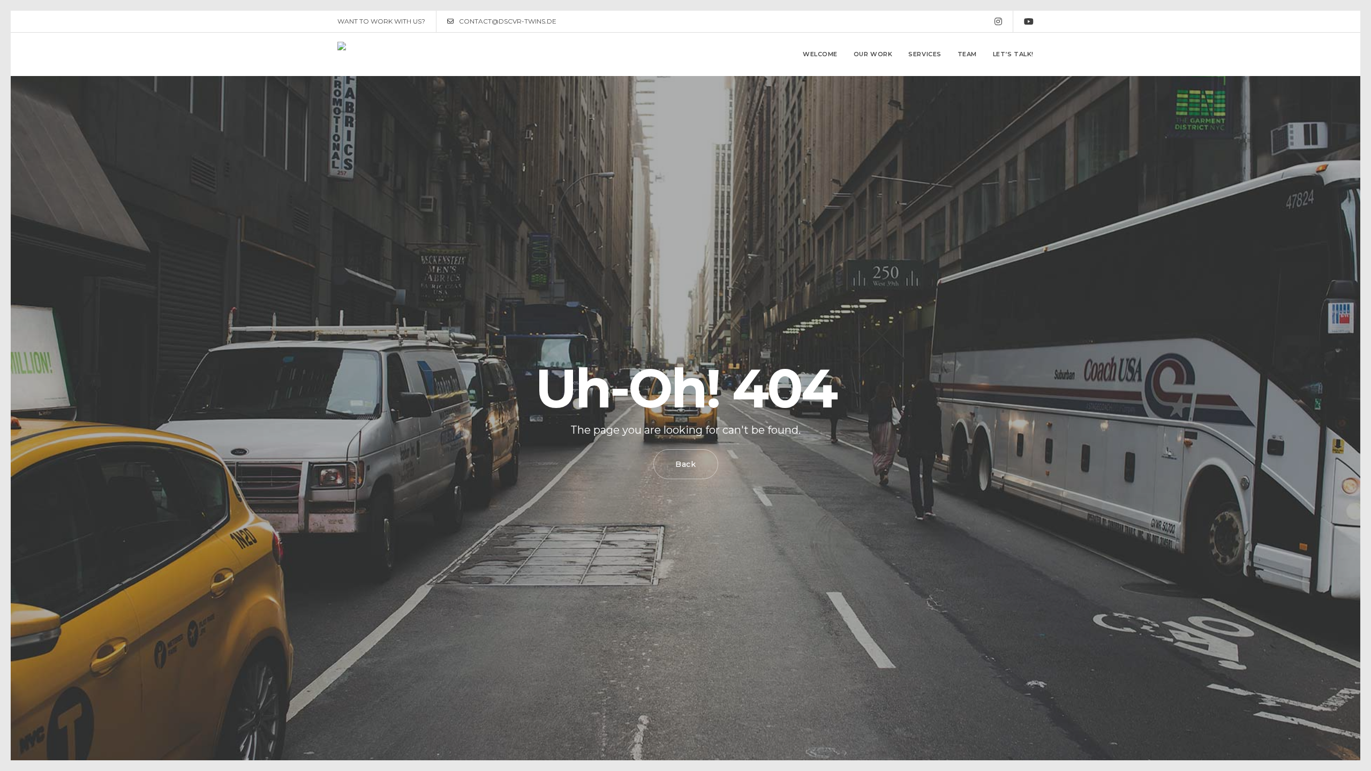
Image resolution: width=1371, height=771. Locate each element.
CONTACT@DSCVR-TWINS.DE (507, 21)
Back (685, 464)
